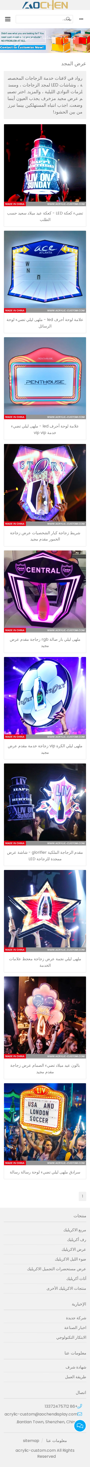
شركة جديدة (76, 1318)
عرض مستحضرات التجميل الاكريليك (56, 1269)
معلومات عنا (56, 1441)
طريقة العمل (75, 1377)
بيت (68, 37)
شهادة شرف (76, 1367)
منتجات (49, 37)
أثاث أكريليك (76, 1279)
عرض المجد (13, 43)
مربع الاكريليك (74, 1230)
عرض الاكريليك (22, 37)
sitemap (31, 1441)
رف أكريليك (76, 1239)
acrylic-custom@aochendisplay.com (41, 1414)
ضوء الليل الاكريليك (70, 1259)
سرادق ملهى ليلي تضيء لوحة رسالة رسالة (45, 1172)
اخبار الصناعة (75, 1327)
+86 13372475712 (61, 1406)
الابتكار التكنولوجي (71, 1337)
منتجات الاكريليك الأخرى (66, 1288)
